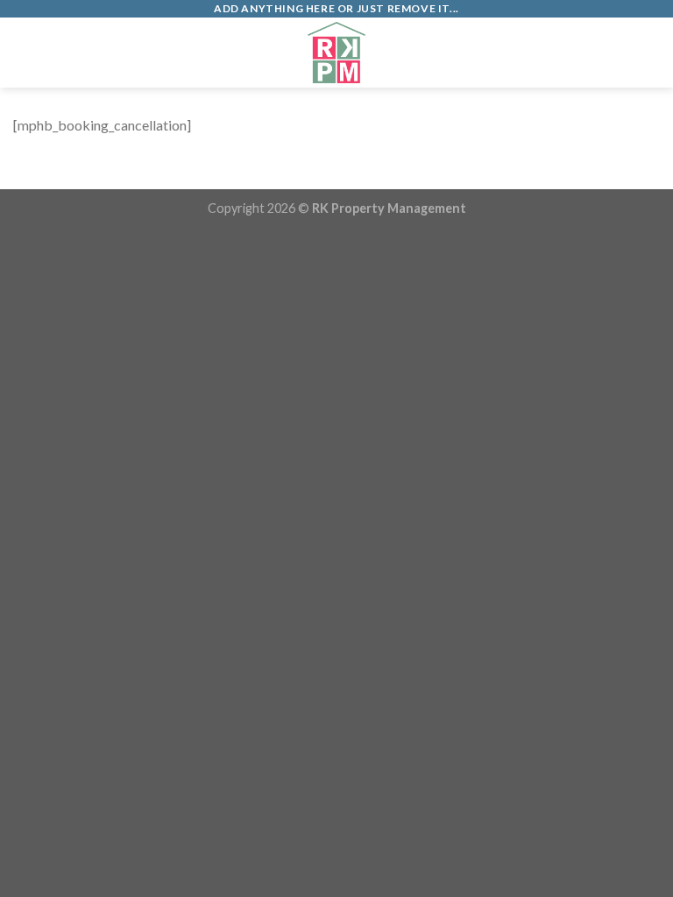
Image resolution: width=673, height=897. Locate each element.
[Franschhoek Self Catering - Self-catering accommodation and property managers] (336, 53)
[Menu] (23, 52)
